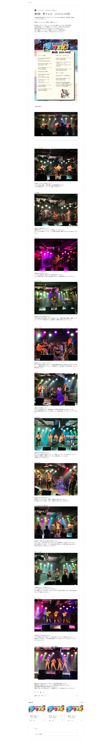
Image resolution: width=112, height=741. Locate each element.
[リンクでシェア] (43, 692)
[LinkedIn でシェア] (40, 692)
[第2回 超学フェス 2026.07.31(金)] (37, 709)
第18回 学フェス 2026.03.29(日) (72, 716)
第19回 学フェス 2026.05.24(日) (53, 716)
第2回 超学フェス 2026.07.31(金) (35, 716)
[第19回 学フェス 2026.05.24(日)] (56, 709)
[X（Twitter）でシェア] (37, 692)
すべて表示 (81, 702)
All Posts (30, 2)
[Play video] (56, 124)
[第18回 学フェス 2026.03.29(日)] (74, 709)
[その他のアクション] (77, 10)
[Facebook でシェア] (35, 692)
